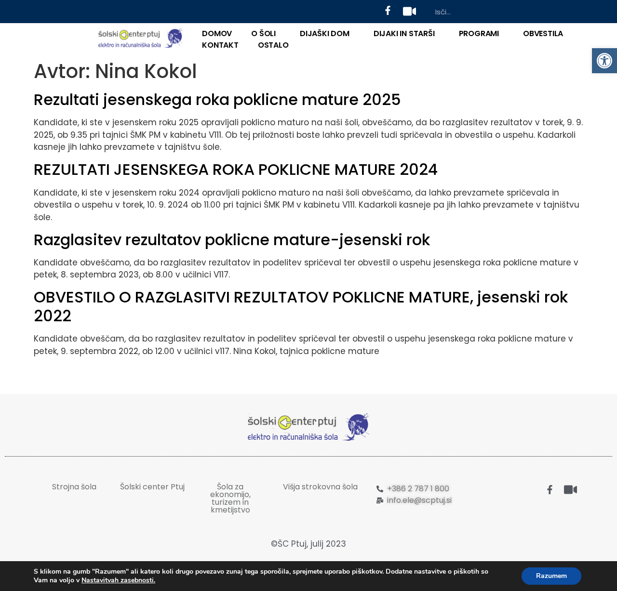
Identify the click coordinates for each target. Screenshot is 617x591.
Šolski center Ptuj (152, 486)
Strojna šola (74, 486)
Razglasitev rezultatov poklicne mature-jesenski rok (232, 239)
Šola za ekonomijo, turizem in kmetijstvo (230, 498)
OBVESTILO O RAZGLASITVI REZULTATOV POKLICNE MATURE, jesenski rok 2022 (301, 306)
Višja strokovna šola (320, 486)
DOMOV (217, 33)
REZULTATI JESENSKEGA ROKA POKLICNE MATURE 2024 (236, 169)
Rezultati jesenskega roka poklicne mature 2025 (217, 99)
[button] (604, 60)
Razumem (551, 575)
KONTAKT (220, 45)
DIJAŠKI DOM (324, 33)
